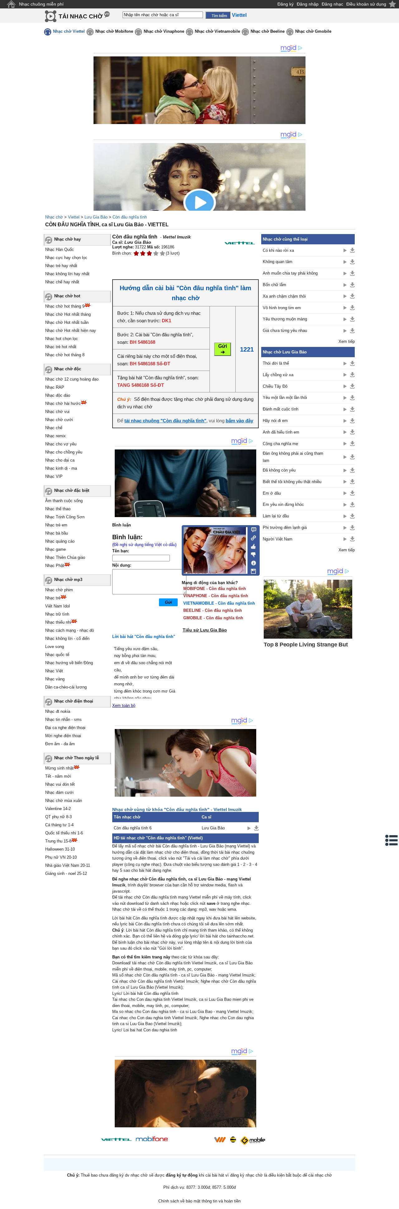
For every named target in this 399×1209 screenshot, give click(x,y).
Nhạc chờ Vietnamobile (217, 31)
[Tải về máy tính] (252, 570)
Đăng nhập (308, 4)
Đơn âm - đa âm (60, 743)
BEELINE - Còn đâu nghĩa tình (212, 610)
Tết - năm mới (58, 776)
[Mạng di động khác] (252, 537)
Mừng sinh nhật (59, 768)
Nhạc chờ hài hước (63, 403)
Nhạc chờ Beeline (268, 31)
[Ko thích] (252, 553)
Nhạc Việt (54, 671)
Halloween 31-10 (60, 849)
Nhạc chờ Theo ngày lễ (76, 758)
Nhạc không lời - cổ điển (67, 638)
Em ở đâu (272, 493)
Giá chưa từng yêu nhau (285, 330)
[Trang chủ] (11, 4)
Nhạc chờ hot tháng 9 (64, 306)
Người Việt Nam (277, 539)
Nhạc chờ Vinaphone (164, 31)
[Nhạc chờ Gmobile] (252, 1140)
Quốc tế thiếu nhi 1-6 (64, 833)
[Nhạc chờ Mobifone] (152, 1139)
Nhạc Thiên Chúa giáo (65, 557)
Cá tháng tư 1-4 (59, 825)
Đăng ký (285, 4)
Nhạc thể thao (57, 508)
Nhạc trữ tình (57, 614)
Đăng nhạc (332, 4)
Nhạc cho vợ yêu (60, 444)
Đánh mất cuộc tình (280, 409)
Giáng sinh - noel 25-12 (66, 873)
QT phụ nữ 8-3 (58, 816)
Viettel (73, 217)
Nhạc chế (53, 427)
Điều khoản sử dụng (366, 4)
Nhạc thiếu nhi (58, 622)
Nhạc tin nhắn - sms (63, 719)
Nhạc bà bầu (56, 533)
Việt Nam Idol (57, 606)
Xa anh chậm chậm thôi (284, 296)
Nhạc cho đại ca (60, 460)
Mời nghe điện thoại (63, 735)
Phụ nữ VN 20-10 (61, 857)
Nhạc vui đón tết (60, 784)
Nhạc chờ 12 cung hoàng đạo (72, 379)
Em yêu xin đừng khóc (283, 504)
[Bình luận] (252, 529)
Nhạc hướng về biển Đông (69, 662)
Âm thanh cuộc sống (64, 500)
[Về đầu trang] (392, 1202)
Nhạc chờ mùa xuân (63, 800)
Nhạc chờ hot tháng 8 (64, 355)
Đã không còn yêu (279, 470)
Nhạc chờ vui (57, 411)
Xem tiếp (347, 341)
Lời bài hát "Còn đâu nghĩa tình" (143, 636)
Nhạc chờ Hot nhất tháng (68, 314)
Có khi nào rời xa (278, 250)
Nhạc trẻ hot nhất (60, 346)
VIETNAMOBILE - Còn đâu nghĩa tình (219, 603)
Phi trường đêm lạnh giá (285, 527)
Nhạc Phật (54, 565)
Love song (54, 646)
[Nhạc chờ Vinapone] (191, 1141)
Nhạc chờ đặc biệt (71, 490)
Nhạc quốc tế (57, 654)
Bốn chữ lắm (274, 284)
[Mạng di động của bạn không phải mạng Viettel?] (240, 243)
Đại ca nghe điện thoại (65, 727)
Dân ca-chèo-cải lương (66, 687)
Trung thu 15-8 (58, 841)
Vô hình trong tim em (282, 307)
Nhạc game (55, 549)
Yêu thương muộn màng (285, 319)
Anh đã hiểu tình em (281, 432)
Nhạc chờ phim (59, 590)
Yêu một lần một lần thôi (285, 397)
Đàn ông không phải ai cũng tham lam (293, 457)
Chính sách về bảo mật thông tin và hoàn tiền (199, 1201)
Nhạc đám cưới (59, 792)
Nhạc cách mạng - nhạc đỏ (69, 630)
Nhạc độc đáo (57, 395)
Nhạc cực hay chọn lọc (66, 257)
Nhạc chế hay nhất (62, 282)
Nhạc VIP (54, 476)
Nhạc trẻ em (56, 525)
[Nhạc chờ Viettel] (116, 1139)
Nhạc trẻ (52, 598)
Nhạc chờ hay (67, 239)
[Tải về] (256, 828)
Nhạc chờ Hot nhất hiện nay (70, 330)
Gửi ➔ (222, 349)
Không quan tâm (277, 261)
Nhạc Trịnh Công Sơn (64, 517)
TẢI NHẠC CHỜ (81, 16)
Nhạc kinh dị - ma (61, 468)
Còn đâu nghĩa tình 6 (132, 828)
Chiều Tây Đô (275, 386)
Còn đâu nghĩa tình (130, 217)
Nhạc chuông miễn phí (41, 4)
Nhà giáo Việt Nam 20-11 (67, 865)
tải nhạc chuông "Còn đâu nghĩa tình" (165, 420)
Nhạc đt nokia (57, 711)
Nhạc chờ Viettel (69, 31)
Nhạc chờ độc (67, 369)
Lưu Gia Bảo (96, 217)
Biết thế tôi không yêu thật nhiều (292, 481)
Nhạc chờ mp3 (68, 579)
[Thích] (252, 545)
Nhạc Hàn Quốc (59, 249)
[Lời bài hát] (252, 562)
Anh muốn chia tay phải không (290, 273)
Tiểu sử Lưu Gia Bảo (205, 629)
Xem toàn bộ (123, 705)
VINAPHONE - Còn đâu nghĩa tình (215, 595)
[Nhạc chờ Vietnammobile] (220, 1139)
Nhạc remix (55, 436)
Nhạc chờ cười (59, 419)
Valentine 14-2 (58, 808)
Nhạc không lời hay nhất (67, 273)
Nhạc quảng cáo (60, 541)
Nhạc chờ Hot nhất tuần (67, 322)
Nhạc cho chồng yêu (63, 452)
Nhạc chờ (54, 217)
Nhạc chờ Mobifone (114, 31)
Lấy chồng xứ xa (278, 374)
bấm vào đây (239, 420)
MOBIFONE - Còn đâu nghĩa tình (214, 588)
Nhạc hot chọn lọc (61, 338)
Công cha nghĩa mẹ (280, 443)
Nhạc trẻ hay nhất (61, 265)
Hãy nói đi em (275, 420)
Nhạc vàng (55, 679)
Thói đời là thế (276, 363)
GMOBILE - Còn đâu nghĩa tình (213, 618)
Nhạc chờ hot (67, 296)
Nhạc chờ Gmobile (313, 31)
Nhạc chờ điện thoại (73, 701)
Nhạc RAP (54, 387)
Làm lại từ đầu (276, 516)
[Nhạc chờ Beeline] (233, 1139)
